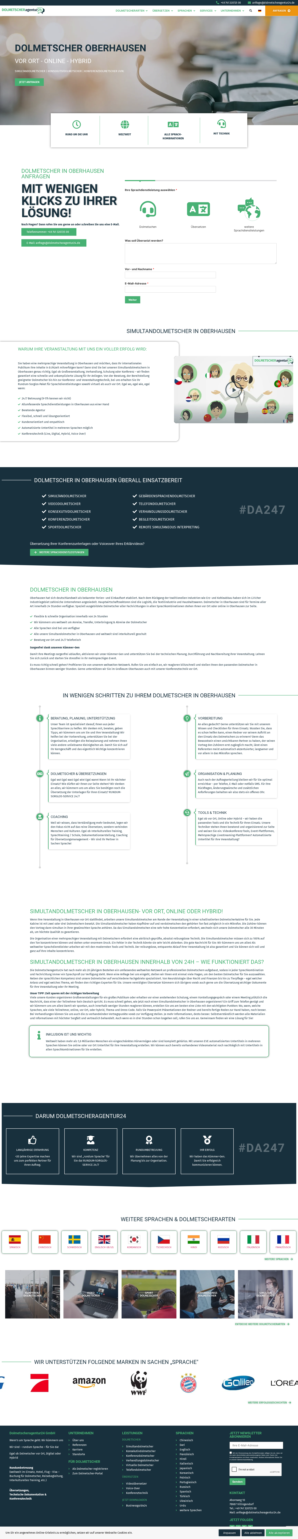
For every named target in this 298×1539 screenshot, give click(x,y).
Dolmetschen (131, 1439)
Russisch (223, 1247)
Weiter (132, 299)
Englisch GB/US (104, 1247)
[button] (250, 10)
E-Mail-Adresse (136, 283)
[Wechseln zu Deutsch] (259, 10)
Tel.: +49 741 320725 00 (243, 1508)
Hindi (194, 1247)
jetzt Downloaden (134, 1499)
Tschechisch (163, 1247)
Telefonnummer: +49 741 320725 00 (48, 231)
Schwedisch (74, 1247)
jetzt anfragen (29, 82)
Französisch (283, 1247)
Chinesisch (44, 1247)
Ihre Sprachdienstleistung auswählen (151, 190)
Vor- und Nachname (139, 269)
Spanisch (14, 1247)
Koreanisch (134, 1247)
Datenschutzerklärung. (245, 1460)
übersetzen (130, 1476)
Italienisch (253, 1247)
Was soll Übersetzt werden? (144, 240)
